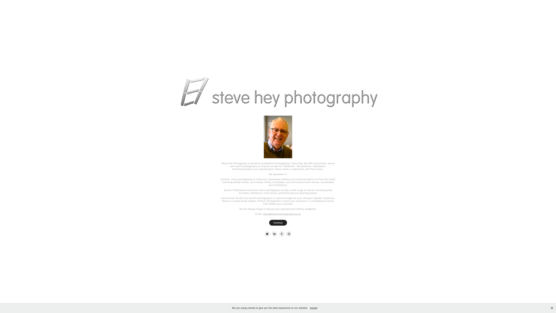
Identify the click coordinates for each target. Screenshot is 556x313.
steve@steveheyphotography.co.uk (282, 214)
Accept (313, 308)
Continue (278, 223)
